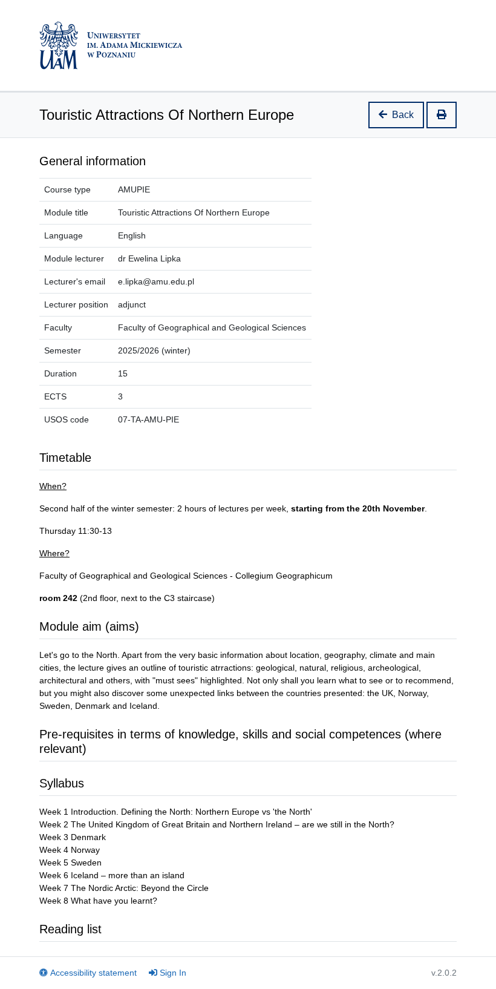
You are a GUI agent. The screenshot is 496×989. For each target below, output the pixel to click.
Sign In (173, 973)
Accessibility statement (93, 973)
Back (403, 115)
